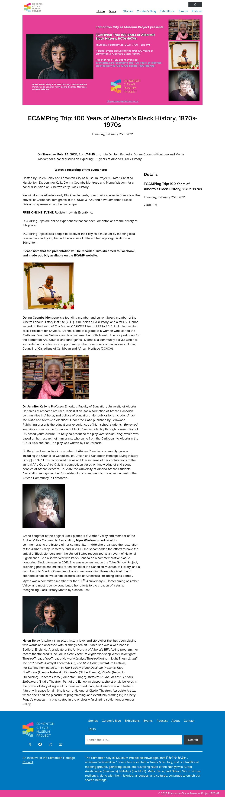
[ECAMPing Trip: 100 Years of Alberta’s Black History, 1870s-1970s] (112, 60)
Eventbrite (85, 212)
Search (193, 740)
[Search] (195, 4)
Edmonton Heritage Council (48, 759)
